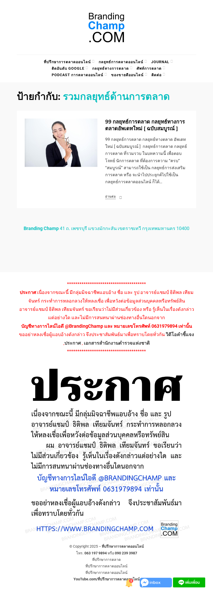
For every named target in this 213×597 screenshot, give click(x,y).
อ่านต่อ (110, 196)
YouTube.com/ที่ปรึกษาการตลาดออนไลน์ (107, 579)
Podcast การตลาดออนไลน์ (77, 75)
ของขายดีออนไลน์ (127, 75)
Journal (160, 62)
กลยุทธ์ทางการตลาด (110, 68)
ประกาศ (72, 343)
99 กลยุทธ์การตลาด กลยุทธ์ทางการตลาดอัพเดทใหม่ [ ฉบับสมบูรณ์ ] (145, 125)
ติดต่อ (156, 75)
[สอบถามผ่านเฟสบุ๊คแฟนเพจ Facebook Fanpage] (156, 582)
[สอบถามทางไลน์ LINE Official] (189, 582)
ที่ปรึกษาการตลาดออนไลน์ (67, 62)
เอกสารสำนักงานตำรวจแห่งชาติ (117, 343)
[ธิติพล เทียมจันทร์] (129, 582)
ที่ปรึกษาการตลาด (106, 559)
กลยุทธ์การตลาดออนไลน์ (121, 62)
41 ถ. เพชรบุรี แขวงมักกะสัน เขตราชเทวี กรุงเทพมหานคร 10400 (106, 228)
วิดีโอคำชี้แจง (180, 334)
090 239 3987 (126, 553)
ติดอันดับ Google (68, 68)
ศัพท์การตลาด (149, 68)
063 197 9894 (95, 553)
